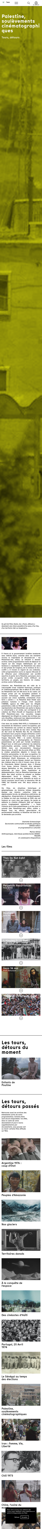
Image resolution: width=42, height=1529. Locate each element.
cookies (9, 1511)
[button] (28, 3)
